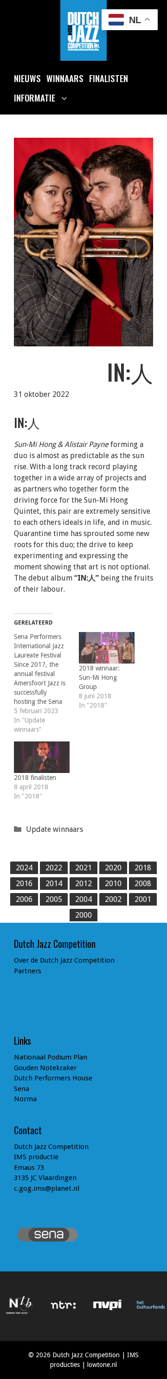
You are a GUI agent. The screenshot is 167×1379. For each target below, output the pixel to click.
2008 (143, 883)
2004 (83, 899)
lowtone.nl (102, 1364)
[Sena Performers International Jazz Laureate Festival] (46, 683)
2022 (53, 867)
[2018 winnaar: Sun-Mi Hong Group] (107, 648)
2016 (24, 883)
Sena (21, 1089)
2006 (24, 899)
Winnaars (65, 77)
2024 (24, 867)
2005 (53, 899)
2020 (113, 867)
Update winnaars (54, 829)
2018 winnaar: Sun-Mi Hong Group (99, 677)
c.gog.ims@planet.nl (46, 1188)
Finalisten (108, 77)
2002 (113, 899)
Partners (27, 971)
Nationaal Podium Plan (50, 1057)
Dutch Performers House (53, 1078)
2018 (143, 867)
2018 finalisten (35, 777)
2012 (83, 883)
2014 (53, 883)
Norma (25, 1099)
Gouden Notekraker (45, 1068)
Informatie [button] (34, 97)
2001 (143, 899)
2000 (83, 915)
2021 (83, 867)
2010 (113, 883)
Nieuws (27, 77)
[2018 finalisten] (42, 757)
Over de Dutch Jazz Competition (64, 960)
